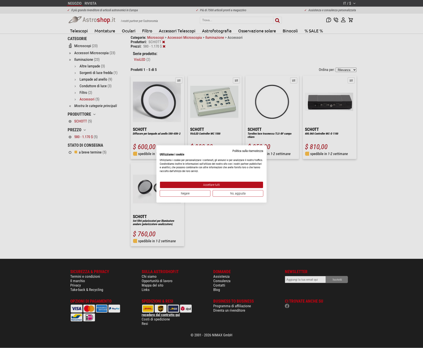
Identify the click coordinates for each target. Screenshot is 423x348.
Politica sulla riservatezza (247, 151)
